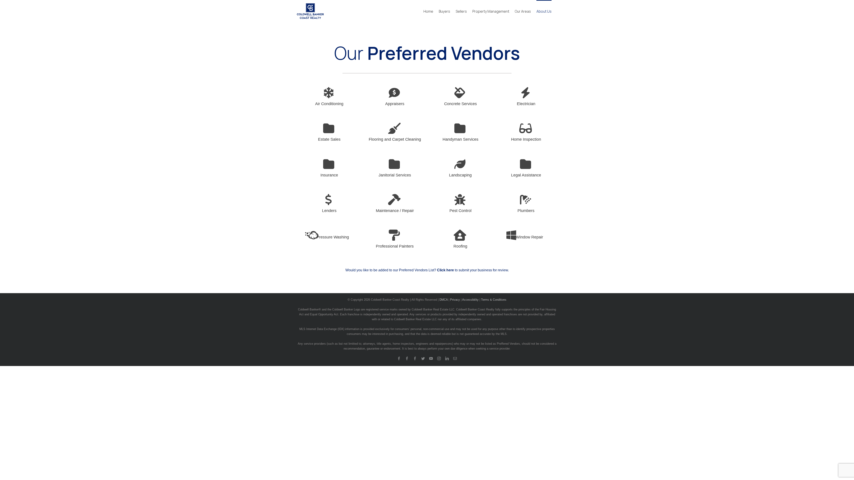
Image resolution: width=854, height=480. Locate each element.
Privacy (455, 299)
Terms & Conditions (493, 299)
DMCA (443, 299)
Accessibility (470, 299)
